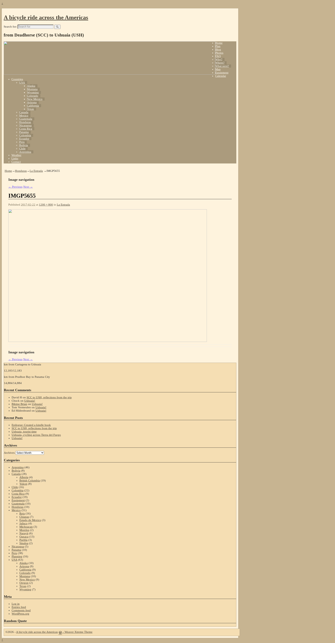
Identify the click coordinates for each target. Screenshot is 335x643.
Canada (23, 112)
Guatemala (25, 118)
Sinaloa (23, 543)
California (33, 105)
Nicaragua (25, 125)
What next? (222, 66)
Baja (22, 513)
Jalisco (23, 523)
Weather (16, 155)
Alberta (23, 477)
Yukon (23, 483)
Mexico (23, 115)
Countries (17, 79)
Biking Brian (19, 404)
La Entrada (36, 170)
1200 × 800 (46, 204)
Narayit (23, 533)
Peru (22, 141)
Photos (219, 52)
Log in (16, 603)
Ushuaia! (29, 400)
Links (14, 158)
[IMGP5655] (107, 340)
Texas (30, 108)
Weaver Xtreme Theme (78, 631)
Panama (24, 132)
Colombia (25, 135)
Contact (16, 161)
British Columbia (29, 480)
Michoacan (26, 526)
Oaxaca (23, 536)
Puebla (23, 539)
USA (22, 82)
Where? (219, 62)
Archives (9, 452)
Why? (218, 59)
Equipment (221, 72)
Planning (17, 556)
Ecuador (24, 138)
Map (218, 69)
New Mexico (34, 99)
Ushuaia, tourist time (24, 431)
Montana (32, 89)
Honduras (25, 122)
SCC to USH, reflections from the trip (49, 397)
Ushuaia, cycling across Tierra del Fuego (36, 434)
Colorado (32, 95)
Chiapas (24, 516)
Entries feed (19, 607)
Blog (218, 49)
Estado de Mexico (30, 520)
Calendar (220, 75)
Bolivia (23, 145)
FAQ (218, 56)
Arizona (32, 102)
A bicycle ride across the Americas (46, 17)
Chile (22, 148)
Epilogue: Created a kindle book (31, 425)
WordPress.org (20, 613)
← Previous (15, 186)
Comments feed (21, 610)
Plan (217, 46)
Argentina (25, 151)
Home (219, 42)
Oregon (23, 582)
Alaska (31, 85)
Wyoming (33, 92)
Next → (28, 186)
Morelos (24, 530)
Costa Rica (25, 128)
